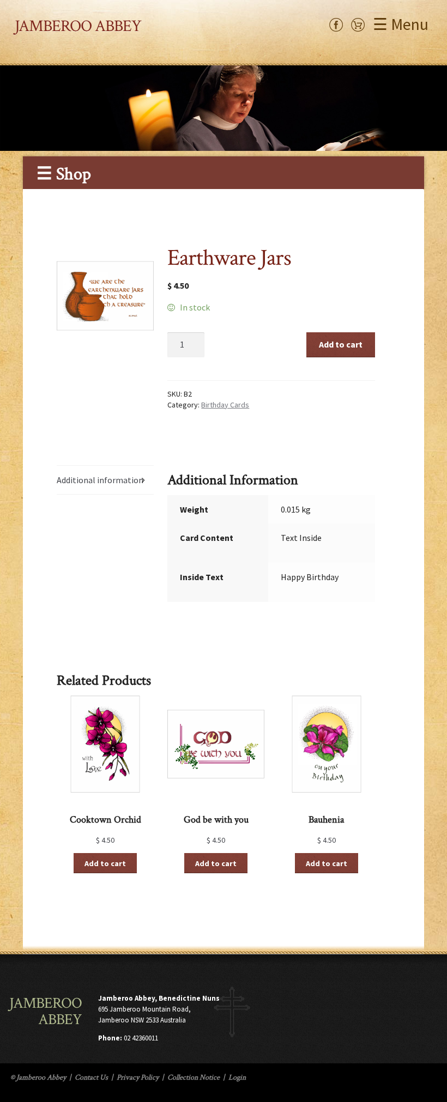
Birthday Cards (225, 405)
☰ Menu (400, 24)
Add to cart (341, 344)
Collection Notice (193, 1077)
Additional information (100, 479)
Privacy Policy (138, 1077)
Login (237, 1077)
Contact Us (91, 1077)
